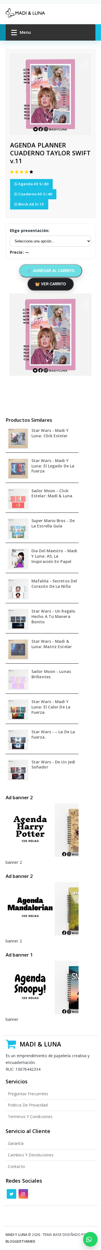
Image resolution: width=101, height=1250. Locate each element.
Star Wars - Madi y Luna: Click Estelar (49, 433)
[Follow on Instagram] (23, 1194)
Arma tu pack (90, 1239)
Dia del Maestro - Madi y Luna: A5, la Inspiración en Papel (54, 556)
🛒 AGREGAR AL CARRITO (50, 271)
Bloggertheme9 (20, 1241)
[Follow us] (11, 1194)
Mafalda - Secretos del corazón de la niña (54, 583)
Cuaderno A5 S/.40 (34, 193)
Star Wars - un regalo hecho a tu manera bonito (53, 616)
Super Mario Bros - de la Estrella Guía (53, 523)
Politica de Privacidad (28, 1105)
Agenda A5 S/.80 (33, 183)
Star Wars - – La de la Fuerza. (53, 734)
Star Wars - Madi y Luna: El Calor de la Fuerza (50, 707)
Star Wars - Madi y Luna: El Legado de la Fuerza (52, 466)
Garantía (16, 1143)
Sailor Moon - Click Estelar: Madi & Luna (51, 493)
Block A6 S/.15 (30, 204)
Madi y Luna (16, 1234)
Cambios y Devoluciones (31, 1155)
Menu (25, 32)
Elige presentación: (29, 230)
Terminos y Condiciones (30, 1116)
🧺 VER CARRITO (50, 284)
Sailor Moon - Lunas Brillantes (51, 674)
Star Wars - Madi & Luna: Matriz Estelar (51, 644)
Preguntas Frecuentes (28, 1093)
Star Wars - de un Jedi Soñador (53, 764)
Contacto (16, 1166)
